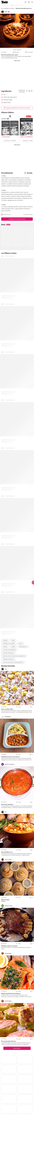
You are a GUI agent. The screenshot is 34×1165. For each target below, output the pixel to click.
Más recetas (17, 1048)
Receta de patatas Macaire (8, 1041)
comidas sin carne (9, 643)
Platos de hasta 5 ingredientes (13, 662)
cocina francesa (8, 653)
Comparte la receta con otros (17, 219)
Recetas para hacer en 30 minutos (14, 656)
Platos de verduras (9, 649)
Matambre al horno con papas (9, 946)
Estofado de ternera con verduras (10, 757)
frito (20, 643)
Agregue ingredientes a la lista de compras (18, 107)
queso (13, 646)
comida (5, 640)
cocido (5, 646)
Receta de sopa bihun (7, 804)
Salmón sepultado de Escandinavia (10, 993)
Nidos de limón (5, 899)
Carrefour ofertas (6, 136)
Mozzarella (23, 646)
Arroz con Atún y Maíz (7, 709)
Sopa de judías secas (7, 852)
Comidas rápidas (8, 659)
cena (13, 640)
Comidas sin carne (8, 8)
